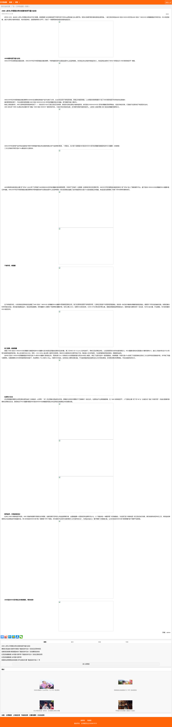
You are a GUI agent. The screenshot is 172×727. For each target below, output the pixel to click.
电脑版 (89, 720)
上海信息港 (16, 715)
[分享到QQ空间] (13, 636)
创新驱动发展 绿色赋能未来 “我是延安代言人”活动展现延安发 (21, 651)
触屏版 (83, 720)
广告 (12, 6)
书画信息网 (24, 715)
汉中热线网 (3, 2)
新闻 (26, 6)
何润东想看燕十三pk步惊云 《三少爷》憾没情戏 (46, 690)
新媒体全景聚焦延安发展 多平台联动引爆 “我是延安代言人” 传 (21, 660)
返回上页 (168, 2)
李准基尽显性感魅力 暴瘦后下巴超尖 (125, 711)
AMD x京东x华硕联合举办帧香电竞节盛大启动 (16, 646)
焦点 (3, 669)
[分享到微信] (21, 636)
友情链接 (9, 715)
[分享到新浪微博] (6, 636)
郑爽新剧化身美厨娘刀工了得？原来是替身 (125, 690)
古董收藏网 (32, 715)
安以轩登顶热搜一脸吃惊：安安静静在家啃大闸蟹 (47, 711)
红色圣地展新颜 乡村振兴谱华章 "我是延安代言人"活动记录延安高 (22, 654)
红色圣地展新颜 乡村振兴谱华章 (12, 657)
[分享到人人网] (17, 636)
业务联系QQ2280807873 (89, 723)
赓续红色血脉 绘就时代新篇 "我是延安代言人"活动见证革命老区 (21, 649)
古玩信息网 (40, 715)
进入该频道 (86, 664)
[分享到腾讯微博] (9, 636)
